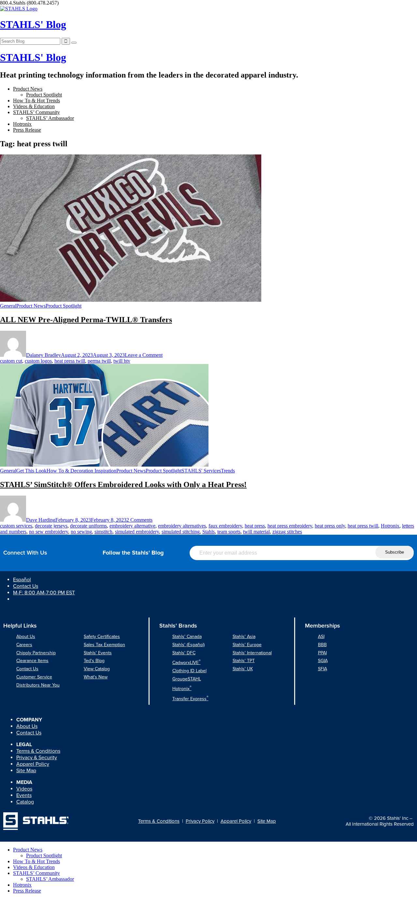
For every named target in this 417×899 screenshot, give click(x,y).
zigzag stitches (287, 531)
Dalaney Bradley (43, 355)
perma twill (99, 361)
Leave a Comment (144, 355)
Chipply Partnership (36, 653)
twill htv (121, 361)
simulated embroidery (137, 531)
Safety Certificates (102, 636)
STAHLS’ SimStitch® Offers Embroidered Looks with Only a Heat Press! (123, 484)
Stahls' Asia (244, 636)
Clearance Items (32, 660)
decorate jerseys (51, 526)
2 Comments (139, 520)
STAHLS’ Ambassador (50, 118)
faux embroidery (225, 526)
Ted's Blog (94, 660)
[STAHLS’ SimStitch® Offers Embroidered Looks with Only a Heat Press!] (104, 465)
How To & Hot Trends (36, 100)
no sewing (81, 531)
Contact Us (25, 586)
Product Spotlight (44, 94)
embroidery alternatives (182, 526)
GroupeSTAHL (186, 679)
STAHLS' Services (201, 470)
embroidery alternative (132, 526)
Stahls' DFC (183, 653)
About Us (25, 636)
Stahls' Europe (247, 644)
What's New (96, 677)
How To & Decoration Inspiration (81, 470)
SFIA (322, 669)
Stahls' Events (98, 653)
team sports (228, 531)
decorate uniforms (88, 526)
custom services (16, 526)
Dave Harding (40, 520)
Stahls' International (252, 653)
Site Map (26, 770)
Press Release (27, 130)
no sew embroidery (48, 531)
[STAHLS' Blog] (18, 8)
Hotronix (22, 124)
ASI (321, 636)
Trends (228, 470)
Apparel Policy (32, 764)
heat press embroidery (289, 526)
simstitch (103, 531)
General (8, 306)
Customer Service (34, 677)
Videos (24, 789)
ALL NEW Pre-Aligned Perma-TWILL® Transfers (86, 319)
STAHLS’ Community (36, 112)
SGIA (323, 660)
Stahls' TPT (244, 660)
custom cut (11, 361)
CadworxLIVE (186, 662)
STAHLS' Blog (33, 24)
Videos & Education (34, 106)
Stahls (208, 531)
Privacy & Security (36, 757)
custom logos (38, 361)
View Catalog (97, 669)
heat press (255, 526)
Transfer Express (190, 699)
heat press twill (69, 361)
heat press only (330, 526)
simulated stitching (181, 531)
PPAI (322, 653)
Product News (27, 89)
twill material (256, 531)
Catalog (25, 802)
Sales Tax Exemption (104, 644)
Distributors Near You (38, 685)
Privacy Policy (200, 821)
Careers (24, 644)
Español (22, 579)
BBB (322, 644)
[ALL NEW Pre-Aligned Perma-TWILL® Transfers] (130, 300)
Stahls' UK (243, 669)
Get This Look (31, 470)
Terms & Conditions (38, 751)
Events (24, 795)
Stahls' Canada (187, 636)
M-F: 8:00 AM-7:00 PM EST (44, 592)
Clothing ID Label (189, 671)
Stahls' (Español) (188, 644)
